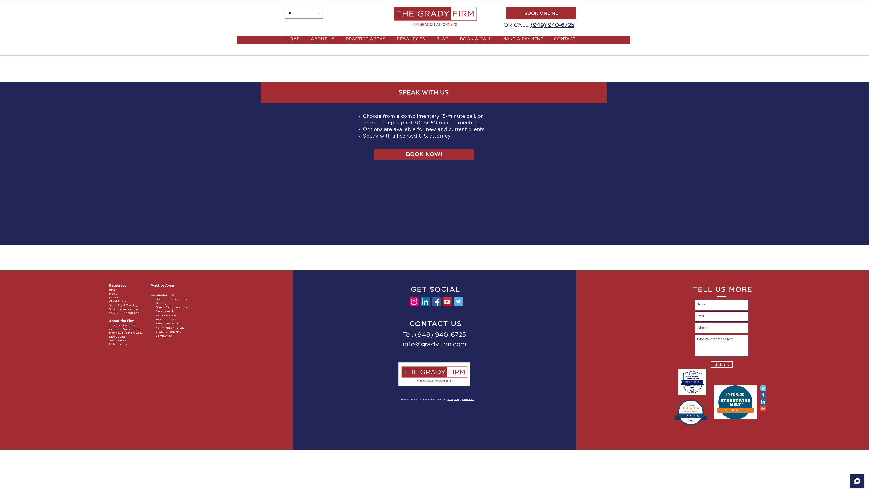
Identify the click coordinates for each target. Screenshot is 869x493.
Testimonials (118, 340)
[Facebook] (436, 301)
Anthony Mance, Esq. (124, 329)
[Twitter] (458, 301)
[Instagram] (414, 301)
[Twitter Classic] (763, 388)
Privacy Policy (454, 400)
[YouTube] (447, 301)
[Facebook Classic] (763, 395)
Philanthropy (118, 344)
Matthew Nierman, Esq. (125, 332)
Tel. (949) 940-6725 (434, 335)
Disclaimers (468, 400)
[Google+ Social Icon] (763, 408)
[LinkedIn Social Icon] (763, 402)
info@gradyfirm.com (434, 344)
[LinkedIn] (425, 301)
